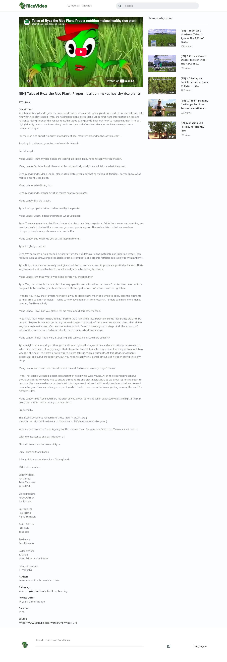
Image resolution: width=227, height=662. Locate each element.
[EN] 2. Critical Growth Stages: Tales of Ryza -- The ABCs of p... (194, 60)
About (39, 640)
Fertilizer (52, 591)
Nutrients (41, 591)
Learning (62, 591)
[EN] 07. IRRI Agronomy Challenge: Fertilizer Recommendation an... (194, 104)
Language (199, 646)
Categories (73, 6)
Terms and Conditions (57, 640)
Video (22, 591)
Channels (87, 6)
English (30, 591)
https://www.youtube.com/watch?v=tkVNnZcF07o (48, 623)
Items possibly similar (160, 18)
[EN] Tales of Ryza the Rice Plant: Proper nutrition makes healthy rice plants (80, 94)
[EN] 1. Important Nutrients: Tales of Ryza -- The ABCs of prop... (192, 36)
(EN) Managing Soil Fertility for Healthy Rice (192, 127)
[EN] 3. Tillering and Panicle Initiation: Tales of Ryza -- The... (194, 82)
